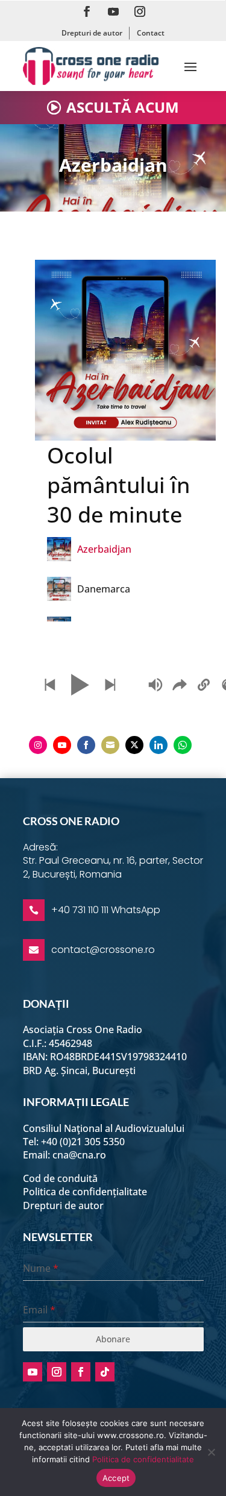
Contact (151, 33)
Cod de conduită (60, 1178)
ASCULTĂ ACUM (122, 107)
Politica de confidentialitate (143, 1459)
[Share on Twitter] (134, 745)
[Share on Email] (110, 745)
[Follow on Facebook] (87, 11)
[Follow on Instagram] (140, 11)
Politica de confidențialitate (85, 1191)
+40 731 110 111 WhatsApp (105, 910)
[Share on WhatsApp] (183, 745)
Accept (116, 1478)
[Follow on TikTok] (105, 1371)
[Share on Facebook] (86, 745)
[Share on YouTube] (62, 745)
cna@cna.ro (79, 1154)
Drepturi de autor (91, 33)
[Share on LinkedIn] (158, 745)
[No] (211, 1452)
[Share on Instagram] (38, 745)
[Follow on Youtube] (113, 11)
